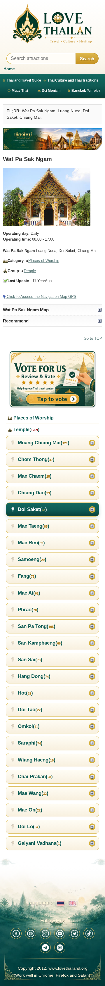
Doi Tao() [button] (30, 709)
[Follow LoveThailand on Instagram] (45, 933)
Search (87, 58)
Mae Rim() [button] (31, 542)
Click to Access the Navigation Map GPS (41, 296)
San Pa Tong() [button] (36, 626)
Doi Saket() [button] (32, 509)
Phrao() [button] (28, 609)
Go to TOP (93, 338)
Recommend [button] (16, 320)
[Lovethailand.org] (52, 24)
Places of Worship (43, 260)
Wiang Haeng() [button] (36, 760)
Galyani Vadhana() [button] (40, 843)
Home (9, 68)
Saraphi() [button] (30, 743)
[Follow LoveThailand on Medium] (59, 947)
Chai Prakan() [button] (35, 776)
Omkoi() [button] (29, 726)
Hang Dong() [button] (34, 676)
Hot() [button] (25, 693)
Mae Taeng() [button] (33, 526)
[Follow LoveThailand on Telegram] (45, 947)
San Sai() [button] (30, 659)
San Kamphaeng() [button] (40, 643)
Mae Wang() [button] (33, 793)
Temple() (25, 429)
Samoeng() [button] (32, 559)
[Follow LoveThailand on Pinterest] (30, 933)
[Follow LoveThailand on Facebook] (16, 933)
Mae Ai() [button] (29, 593)
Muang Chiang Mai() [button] (43, 442)
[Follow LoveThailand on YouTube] (59, 933)
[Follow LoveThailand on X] (74, 933)
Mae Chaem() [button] (35, 476)
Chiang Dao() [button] (35, 492)
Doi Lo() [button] (29, 826)
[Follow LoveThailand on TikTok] (88, 933)
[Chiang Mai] (52, 139)
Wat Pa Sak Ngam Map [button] (26, 309)
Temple (30, 271)
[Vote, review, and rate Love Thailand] (52, 379)
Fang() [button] (27, 576)
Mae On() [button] (30, 810)
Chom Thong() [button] (36, 459)
